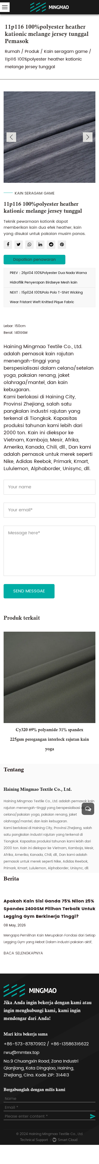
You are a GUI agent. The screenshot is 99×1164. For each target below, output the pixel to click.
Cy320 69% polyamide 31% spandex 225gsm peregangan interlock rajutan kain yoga (49, 740)
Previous (11, 137)
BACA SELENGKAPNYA (23, 953)
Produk (32, 51)
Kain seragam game (66, 51)
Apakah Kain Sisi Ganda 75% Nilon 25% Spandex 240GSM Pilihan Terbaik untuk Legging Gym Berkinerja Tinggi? (49, 909)
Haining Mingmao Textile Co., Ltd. (56, 1134)
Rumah (12, 51)
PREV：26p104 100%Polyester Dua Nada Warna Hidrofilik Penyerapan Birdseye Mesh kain (48, 277)
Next (88, 137)
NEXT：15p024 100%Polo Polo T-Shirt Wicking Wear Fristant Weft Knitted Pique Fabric (46, 297)
